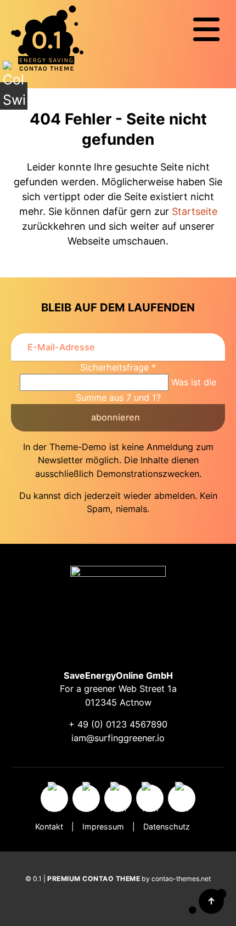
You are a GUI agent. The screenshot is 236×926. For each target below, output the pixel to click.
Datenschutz (166, 826)
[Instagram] (54, 798)
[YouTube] (150, 798)
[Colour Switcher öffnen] (13, 96)
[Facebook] (86, 798)
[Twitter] (118, 798)
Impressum (103, 826)
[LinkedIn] (181, 798)
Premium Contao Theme (93, 878)
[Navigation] (206, 29)
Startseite (194, 211)
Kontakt (49, 826)
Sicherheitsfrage (118, 367)
